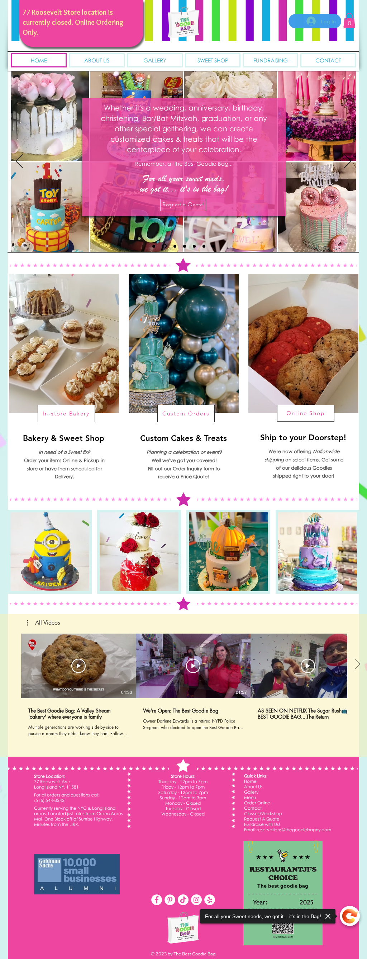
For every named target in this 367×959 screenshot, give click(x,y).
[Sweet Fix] (213, 246)
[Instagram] (196, 899)
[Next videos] (357, 664)
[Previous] (19, 161)
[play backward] (17, 552)
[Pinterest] (170, 899)
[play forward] (350, 552)
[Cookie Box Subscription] (153, 246)
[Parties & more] (174, 246)
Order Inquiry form (193, 468)
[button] (349, 20)
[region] (63, 384)
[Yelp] (209, 899)
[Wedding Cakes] (184, 246)
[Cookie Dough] (203, 246)
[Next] (347, 161)
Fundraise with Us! (262, 824)
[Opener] (164, 246)
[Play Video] (78, 666)
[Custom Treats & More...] (194, 246)
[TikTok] (183, 899)
